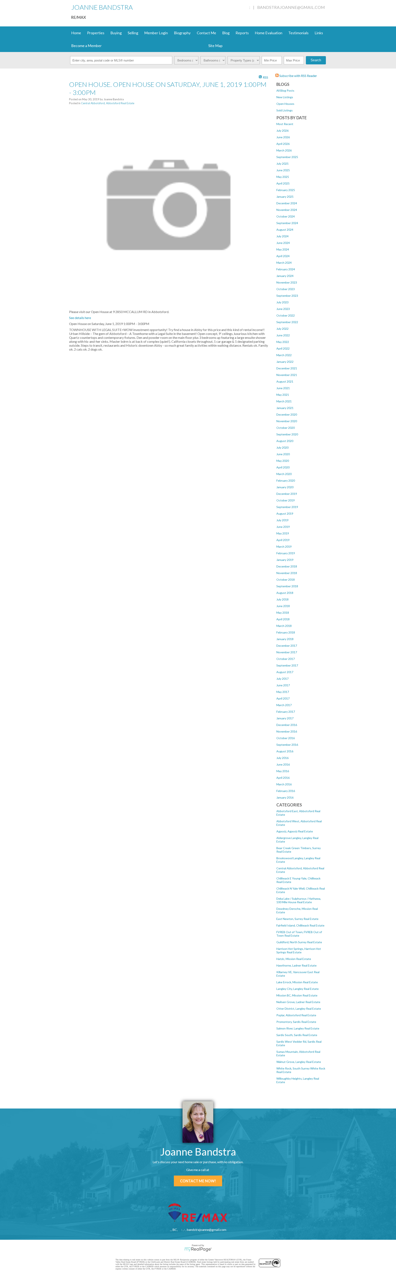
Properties (95, 33)
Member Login (156, 33)
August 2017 (284, 672)
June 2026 (283, 137)
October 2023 (285, 289)
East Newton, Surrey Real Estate (297, 919)
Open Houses (285, 103)
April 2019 (283, 540)
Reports (242, 33)
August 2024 (284, 229)
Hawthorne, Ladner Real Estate (296, 965)
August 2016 (284, 751)
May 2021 (282, 394)
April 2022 (283, 348)
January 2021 (284, 408)
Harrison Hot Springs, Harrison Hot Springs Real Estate (298, 950)
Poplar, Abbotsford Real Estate (296, 1015)
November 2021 (286, 375)
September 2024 (287, 223)
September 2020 (287, 434)
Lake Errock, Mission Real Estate (297, 982)
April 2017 (283, 698)
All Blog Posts (285, 90)
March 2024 (284, 262)
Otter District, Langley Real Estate (298, 1008)
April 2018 (283, 619)
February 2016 (285, 791)
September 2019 (287, 507)
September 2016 (287, 744)
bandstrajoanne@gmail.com (291, 7)
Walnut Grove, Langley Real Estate (298, 1062)
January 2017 (284, 718)
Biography (182, 33)
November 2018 (286, 573)
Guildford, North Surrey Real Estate (299, 942)
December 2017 (286, 645)
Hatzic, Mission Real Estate (293, 959)
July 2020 (282, 447)
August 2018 (284, 592)
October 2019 (285, 500)
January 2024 (284, 276)
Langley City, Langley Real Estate (297, 988)
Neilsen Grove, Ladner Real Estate (298, 1002)
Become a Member (86, 45)
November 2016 (286, 731)
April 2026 (283, 143)
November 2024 (286, 210)
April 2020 (283, 467)
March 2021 (284, 401)
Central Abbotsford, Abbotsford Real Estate (107, 103)
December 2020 (286, 414)
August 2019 (284, 513)
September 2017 (287, 665)
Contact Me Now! (198, 1181)
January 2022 (284, 361)
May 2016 (282, 771)
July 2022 (282, 328)
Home (76, 33)
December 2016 (286, 725)
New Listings (284, 97)
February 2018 (285, 632)
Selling (133, 33)
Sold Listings (284, 110)
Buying (116, 33)
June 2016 (283, 764)
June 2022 (283, 335)
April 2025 (283, 183)
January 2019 (284, 559)
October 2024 (285, 216)
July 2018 (282, 599)
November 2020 (286, 421)
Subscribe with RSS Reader (298, 76)
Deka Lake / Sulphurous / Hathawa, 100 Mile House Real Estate (298, 900)
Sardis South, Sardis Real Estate (296, 1035)
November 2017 (286, 652)
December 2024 (286, 203)
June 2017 (283, 685)
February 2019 (285, 553)
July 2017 (282, 678)
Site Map (215, 45)
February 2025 (285, 190)
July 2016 (282, 758)
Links (319, 33)
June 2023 (283, 309)
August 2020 (284, 441)
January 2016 (284, 797)
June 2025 (283, 170)
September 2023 (287, 295)
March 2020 (284, 474)
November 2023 (286, 282)
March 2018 (284, 626)
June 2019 (283, 526)
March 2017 (284, 705)
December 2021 (286, 368)
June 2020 (283, 454)
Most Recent (284, 124)
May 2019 (282, 533)
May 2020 (282, 460)
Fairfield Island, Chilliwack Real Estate (300, 925)
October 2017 (285, 659)
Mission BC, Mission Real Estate (296, 995)
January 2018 (284, 639)
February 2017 (285, 711)
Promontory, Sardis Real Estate (296, 1021)
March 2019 (284, 546)
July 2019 (282, 520)
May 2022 (282, 342)
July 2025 (282, 163)
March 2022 (284, 355)
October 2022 (285, 315)
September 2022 (287, 322)
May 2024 (282, 249)
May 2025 (282, 176)
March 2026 (284, 150)
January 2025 (284, 196)
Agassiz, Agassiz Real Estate (294, 831)
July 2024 (282, 236)
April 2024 (283, 256)
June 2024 (283, 243)
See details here (80, 318)
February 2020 (285, 480)
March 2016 (284, 784)
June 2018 (283, 606)
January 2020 (284, 487)
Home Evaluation (268, 33)
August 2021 (284, 381)
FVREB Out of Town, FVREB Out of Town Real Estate (299, 933)
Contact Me (206, 33)
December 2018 (286, 566)
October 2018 (285, 579)
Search (316, 60)
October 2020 (285, 427)
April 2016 (283, 777)
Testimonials (298, 33)
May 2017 (282, 692)
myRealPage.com (198, 1249)
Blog (226, 33)
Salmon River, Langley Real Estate (297, 1028)
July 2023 (282, 302)
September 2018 (287, 586)
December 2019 (286, 493)
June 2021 (283, 388)
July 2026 (282, 130)
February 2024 (285, 269)
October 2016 (285, 738)
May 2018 (282, 612)
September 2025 (287, 157)
